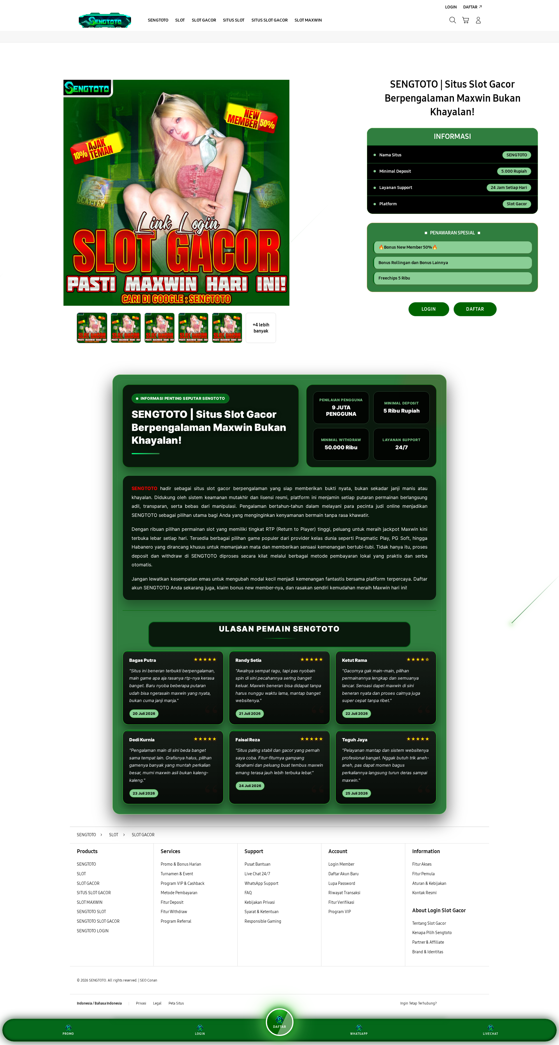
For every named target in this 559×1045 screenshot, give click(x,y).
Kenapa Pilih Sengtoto (432, 932)
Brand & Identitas (427, 951)
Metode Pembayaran (179, 892)
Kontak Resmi (424, 892)
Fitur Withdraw (174, 911)
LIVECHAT (490, 1034)
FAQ (248, 892)
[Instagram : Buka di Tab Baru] (467, 1003)
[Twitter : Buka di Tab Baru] (455, 1003)
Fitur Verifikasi (341, 902)
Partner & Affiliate (428, 942)
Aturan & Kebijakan (429, 883)
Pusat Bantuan (257, 864)
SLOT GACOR (88, 883)
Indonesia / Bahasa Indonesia (99, 1003)
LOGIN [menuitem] (451, 7)
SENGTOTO (145, 488)
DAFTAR (475, 309)
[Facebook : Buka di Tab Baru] (444, 1003)
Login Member (341, 864)
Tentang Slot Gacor (429, 923)
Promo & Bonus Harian (181, 864)
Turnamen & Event (177, 873)
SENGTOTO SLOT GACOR (98, 921)
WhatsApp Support (261, 883)
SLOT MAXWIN (89, 902)
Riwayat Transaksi (344, 892)
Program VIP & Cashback (182, 883)
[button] (465, 20)
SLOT (81, 873)
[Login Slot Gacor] (105, 20)
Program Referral (176, 921)
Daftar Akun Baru (343, 873)
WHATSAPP (359, 1034)
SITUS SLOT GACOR (94, 892)
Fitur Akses (421, 864)
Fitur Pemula (423, 873)
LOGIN (429, 309)
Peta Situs (176, 1003)
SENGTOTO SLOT (91, 911)
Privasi (141, 1003)
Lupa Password (341, 883)
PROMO (68, 1034)
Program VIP (339, 911)
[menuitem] (158, 20)
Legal (157, 1003)
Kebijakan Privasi (260, 902)
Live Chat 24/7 (257, 873)
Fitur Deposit (172, 902)
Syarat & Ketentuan (262, 911)
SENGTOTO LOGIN (93, 931)
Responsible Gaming (263, 921)
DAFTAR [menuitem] (470, 7)
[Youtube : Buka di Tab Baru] (478, 1003)
